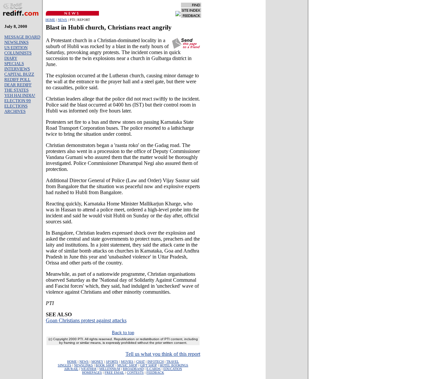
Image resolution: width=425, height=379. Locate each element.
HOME (50, 20)
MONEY (97, 361)
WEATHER (89, 369)
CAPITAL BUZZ (19, 74)
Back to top (123, 332)
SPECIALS (14, 63)
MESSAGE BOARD (22, 37)
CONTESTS (135, 372)
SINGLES (64, 365)
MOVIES (127, 361)
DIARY (10, 58)
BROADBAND (133, 369)
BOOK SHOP (105, 365)
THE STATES (16, 90)
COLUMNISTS (18, 52)
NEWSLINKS (16, 42)
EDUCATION (172, 369)
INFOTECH (155, 361)
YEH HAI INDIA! (19, 95)
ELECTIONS (16, 106)
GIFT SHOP (148, 365)
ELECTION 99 (17, 100)
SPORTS (112, 361)
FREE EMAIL (114, 372)
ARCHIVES (15, 111)
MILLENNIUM (109, 369)
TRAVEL (172, 361)
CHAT (140, 361)
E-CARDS (153, 369)
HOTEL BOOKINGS (174, 365)
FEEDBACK (155, 372)
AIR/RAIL (71, 369)
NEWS (62, 20)
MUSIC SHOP (127, 365)
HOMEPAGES (92, 372)
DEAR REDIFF (18, 84)
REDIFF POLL (17, 79)
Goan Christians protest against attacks (86, 320)
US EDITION (16, 47)
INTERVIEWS (17, 68)
